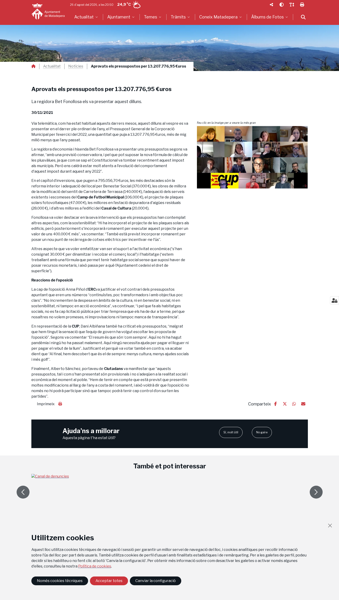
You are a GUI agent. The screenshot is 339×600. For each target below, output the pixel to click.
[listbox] (86, 17)
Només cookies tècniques (60, 581)
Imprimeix (46, 404)
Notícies (75, 66)
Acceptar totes (108, 581)
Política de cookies (94, 566)
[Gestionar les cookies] (334, 300)
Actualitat (52, 66)
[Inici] (48, 11)
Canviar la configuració (155, 581)
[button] (252, 157)
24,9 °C (124, 4)
